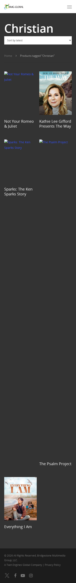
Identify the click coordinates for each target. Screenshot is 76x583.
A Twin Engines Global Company (23, 565)
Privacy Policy (53, 565)
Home (8, 56)
